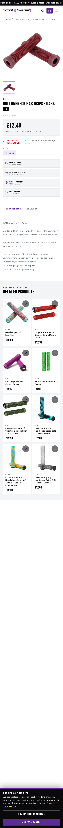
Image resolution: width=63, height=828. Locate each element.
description (13, 208)
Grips (16, 19)
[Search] (42, 10)
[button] (31, 50)
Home (8, 19)
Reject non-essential (31, 813)
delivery (32, 208)
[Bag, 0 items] (49, 11)
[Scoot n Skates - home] (17, 10)
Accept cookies (31, 822)
